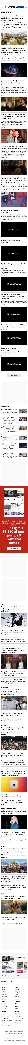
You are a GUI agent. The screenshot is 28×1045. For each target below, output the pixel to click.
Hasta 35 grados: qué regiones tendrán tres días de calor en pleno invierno (13, 714)
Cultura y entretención (8, 809)
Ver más (14, 375)
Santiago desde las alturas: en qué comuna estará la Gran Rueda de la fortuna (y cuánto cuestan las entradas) (13, 51)
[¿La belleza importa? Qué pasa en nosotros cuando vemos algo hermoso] (14, 104)
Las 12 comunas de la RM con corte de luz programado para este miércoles (13, 609)
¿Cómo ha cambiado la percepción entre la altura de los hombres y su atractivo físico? (13, 116)
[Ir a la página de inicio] (11, 7)
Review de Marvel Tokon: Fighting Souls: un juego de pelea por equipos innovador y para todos (13, 802)
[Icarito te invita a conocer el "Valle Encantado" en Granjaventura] (14, 338)
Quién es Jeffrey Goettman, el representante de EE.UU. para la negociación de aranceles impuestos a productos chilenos (13, 681)
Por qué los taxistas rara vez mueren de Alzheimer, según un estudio (12, 720)
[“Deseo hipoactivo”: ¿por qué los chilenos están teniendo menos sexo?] (14, 167)
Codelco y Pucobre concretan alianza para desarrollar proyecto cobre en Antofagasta (12, 650)
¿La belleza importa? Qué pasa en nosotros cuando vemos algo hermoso (12, 83)
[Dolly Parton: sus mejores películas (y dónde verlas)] (14, 822)
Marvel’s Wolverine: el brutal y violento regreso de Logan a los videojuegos (12, 795)
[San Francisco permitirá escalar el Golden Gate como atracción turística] (14, 284)
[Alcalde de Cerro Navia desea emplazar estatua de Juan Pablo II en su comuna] (14, 314)
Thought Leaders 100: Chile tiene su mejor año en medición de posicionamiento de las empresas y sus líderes (13, 673)
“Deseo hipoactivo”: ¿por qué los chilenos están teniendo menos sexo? (14, 147)
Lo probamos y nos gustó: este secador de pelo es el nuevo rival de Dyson (13, 918)
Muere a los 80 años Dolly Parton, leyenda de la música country (13, 841)
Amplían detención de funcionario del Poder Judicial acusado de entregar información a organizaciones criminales (10, 429)
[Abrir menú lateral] (2, 7)
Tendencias (4, 687)
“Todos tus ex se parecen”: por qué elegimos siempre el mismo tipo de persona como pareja (13, 180)
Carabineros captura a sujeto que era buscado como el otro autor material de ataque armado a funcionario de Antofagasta (13, 639)
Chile (2, 604)
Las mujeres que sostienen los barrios (11, 923)
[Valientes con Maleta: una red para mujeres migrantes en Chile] (14, 907)
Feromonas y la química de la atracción (11, 211)
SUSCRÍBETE (14, 549)
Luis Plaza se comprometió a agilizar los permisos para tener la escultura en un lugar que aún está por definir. (14, 302)
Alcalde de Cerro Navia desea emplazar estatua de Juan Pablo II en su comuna (13, 296)
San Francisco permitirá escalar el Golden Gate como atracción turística (13, 266)
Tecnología (4, 769)
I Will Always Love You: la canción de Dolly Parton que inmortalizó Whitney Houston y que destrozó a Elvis (13, 834)
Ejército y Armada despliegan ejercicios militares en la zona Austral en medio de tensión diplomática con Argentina (10, 412)
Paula (3, 894)
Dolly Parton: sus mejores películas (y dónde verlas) (13, 812)
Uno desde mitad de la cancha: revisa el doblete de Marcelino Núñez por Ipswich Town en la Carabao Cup (12, 755)
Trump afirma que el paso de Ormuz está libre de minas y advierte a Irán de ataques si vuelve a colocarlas (13, 887)
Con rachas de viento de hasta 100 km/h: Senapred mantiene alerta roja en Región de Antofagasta (13, 632)
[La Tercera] (8, 973)
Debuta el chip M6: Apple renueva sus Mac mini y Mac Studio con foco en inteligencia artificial (13, 773)
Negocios (4, 646)
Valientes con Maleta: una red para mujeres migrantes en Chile (13, 897)
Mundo (3, 846)
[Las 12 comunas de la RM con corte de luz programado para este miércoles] (14, 620)
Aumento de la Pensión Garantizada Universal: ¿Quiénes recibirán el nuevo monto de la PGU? (10, 455)
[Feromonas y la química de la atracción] (14, 229)
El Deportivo (5, 725)
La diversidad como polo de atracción (10, 241)
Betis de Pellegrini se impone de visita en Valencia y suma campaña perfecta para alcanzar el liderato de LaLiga (13, 731)
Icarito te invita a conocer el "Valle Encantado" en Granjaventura (13, 326)
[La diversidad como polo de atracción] (14, 253)
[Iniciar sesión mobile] (26, 7)
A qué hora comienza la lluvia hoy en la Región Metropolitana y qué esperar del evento (10, 438)
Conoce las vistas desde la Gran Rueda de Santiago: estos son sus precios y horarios (12, 18)
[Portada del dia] (14, 516)
